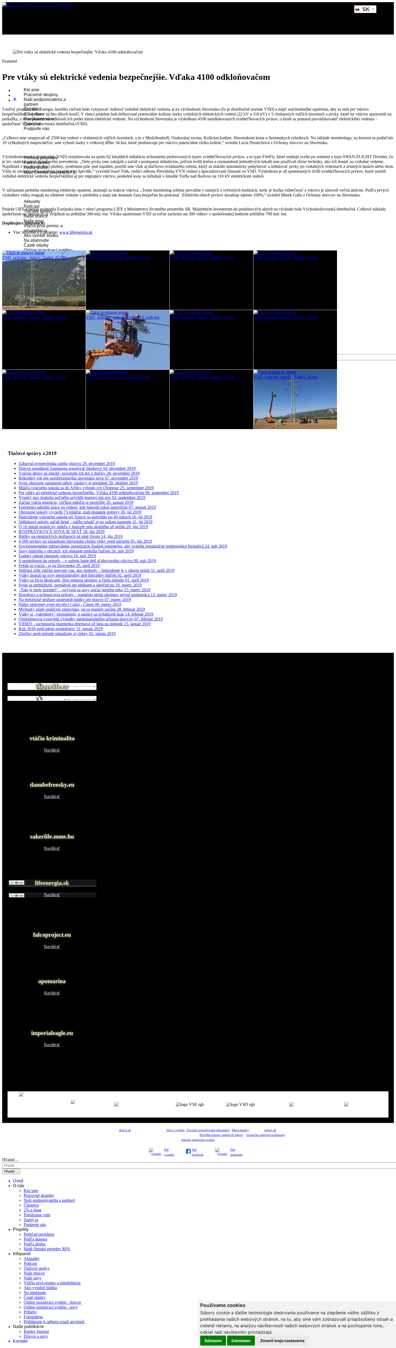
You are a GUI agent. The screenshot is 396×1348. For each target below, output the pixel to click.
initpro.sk (270, 1130)
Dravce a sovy (36, 1336)
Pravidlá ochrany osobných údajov (221, 1134)
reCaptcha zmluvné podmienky (265, 1134)
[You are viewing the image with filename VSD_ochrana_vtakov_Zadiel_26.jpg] (211, 399)
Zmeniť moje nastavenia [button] (282, 1340)
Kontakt (20, 1341)
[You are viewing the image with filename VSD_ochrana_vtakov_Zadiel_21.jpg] (44, 399)
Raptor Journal (36, 1331)
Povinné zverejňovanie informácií (207, 1130)
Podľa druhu (34, 1244)
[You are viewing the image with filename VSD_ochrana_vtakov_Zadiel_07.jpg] (211, 280)
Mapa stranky (240, 1130)
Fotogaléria (33, 1317)
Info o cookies (175, 1130)
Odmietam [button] (241, 1340)
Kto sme (31, 89)
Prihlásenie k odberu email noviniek (54, 1321)
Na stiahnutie (36, 240)
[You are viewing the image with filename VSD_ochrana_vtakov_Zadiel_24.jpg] (127, 399)
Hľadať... (10, 1159)
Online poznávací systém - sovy (51, 1307)
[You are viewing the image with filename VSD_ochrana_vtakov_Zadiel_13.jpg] (44, 339)
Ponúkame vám (37, 1215)
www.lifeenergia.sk (75, 232)
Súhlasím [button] (213, 1340)
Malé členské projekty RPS (47, 1249)
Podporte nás (36, 128)
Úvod (18, 1181)
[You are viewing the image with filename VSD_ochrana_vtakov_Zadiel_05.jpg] (127, 280)
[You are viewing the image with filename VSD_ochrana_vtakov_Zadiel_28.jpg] (295, 399)
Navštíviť (52, 698)
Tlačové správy (37, 1268)
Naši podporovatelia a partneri (49, 1200)
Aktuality (32, 201)
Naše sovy (32, 1278)
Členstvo (31, 1205)
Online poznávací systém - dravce (52, 1302)
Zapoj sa (31, 1219)
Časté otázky (36, 245)
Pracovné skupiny (41, 94)
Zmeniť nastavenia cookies (198, 1139)
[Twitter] (15, 100)
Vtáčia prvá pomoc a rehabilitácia (43, 228)
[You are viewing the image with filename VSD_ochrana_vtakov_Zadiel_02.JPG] (44, 280)
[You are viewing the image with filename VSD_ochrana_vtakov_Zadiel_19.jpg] (295, 339)
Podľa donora (35, 1239)
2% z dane (32, 1210)
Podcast (31, 206)
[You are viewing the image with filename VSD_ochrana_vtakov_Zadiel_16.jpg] (211, 339)
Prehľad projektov (39, 1234)
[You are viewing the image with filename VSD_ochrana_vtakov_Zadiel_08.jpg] (295, 280)
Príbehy (30, 1312)
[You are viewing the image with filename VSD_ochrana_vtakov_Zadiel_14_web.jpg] (127, 339)
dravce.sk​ (125, 1130)
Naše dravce (34, 1273)
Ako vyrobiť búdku (41, 235)
